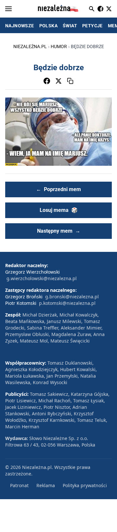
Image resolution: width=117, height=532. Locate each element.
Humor (59, 46)
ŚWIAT (70, 25)
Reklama (45, 485)
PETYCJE (92, 25)
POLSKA (48, 25)
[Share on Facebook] (47, 81)
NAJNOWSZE (19, 25)
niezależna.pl (30, 46)
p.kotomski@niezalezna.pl (67, 303)
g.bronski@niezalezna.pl (72, 296)
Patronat (19, 485)
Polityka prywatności (85, 485)
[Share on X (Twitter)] (58, 81)
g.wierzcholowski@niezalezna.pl (41, 278)
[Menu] (8, 9)
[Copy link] (70, 81)
